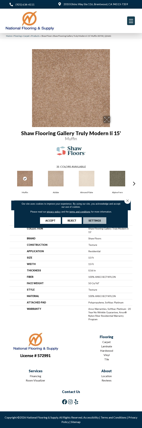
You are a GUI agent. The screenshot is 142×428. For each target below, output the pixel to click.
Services (35, 371)
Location (106, 376)
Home (9, 36)
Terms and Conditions (113, 417)
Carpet (26, 36)
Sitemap (76, 422)
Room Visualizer (35, 380)
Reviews (107, 380)
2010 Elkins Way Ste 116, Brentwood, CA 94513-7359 (96, 4)
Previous (7, 178)
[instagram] (70, 401)
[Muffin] (25, 178)
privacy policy (54, 211)
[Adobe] (55, 178)
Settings (94, 220)
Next (134, 178)
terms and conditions (79, 211)
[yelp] (76, 401)
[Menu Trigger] (131, 20)
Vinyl (107, 355)
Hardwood (106, 350)
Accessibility (91, 417)
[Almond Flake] (86, 178)
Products (35, 36)
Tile (106, 359)
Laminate (106, 346)
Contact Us (71, 392)
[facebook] (64, 401)
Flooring (17, 36)
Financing (35, 376)
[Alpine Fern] (117, 178)
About (106, 371)
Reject (72, 220)
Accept (50, 220)
